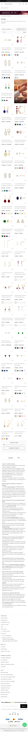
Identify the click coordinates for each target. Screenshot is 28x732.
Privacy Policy (21, 726)
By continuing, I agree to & (14, 726)
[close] (14, 696)
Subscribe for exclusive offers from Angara (15, 729)
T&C (16, 726)
